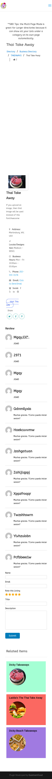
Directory (11, 51)
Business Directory (28, 51)
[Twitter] (9, 316)
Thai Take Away (33, 55)
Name (8, 573)
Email (7, 582)
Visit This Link (12, 303)
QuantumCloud (36, 775)
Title (7, 599)
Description (10, 608)
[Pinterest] (21, 316)
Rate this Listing (12, 591)
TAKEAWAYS (16, 55)
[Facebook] (15, 316)
